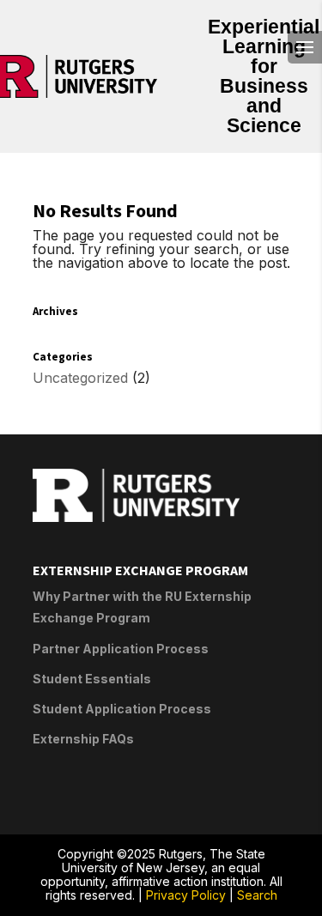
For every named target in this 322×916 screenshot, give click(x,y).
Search (257, 895)
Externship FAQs (83, 738)
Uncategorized (80, 377)
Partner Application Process (121, 648)
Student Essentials (92, 678)
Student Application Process (122, 708)
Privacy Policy (186, 895)
